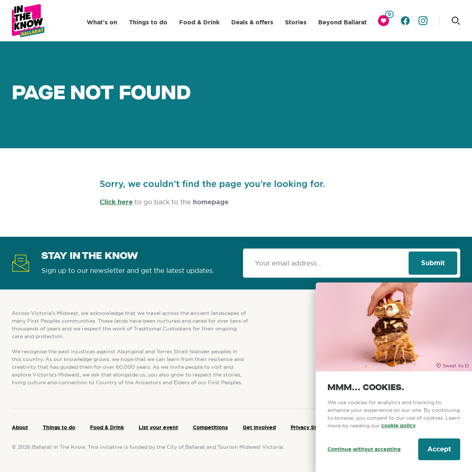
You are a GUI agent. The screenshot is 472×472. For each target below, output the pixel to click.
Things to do (148, 22)
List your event (158, 427)
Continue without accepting (363, 449)
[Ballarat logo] (28, 20)
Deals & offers (252, 22)
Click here (116, 202)
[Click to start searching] (455, 20)
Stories (295, 22)
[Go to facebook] (405, 20)
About (20, 427)
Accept (439, 449)
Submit (433, 262)
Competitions (210, 427)
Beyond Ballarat (342, 22)
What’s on (102, 22)
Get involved (259, 427)
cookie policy (398, 425)
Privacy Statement (315, 427)
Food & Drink (199, 22)
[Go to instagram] (423, 20)
